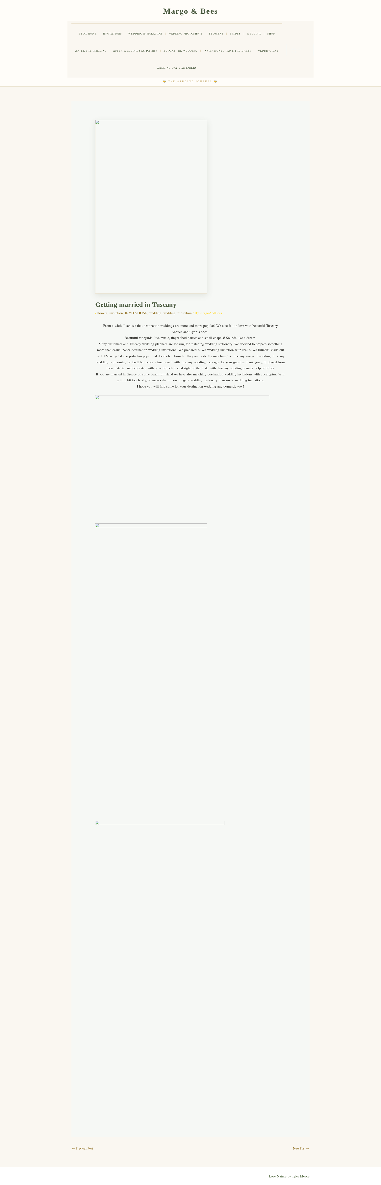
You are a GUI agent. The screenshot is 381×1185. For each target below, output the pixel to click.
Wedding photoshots (185, 33)
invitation (116, 312)
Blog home (88, 33)
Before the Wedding (180, 50)
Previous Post (82, 1148)
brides (235, 33)
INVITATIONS (112, 33)
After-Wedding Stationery (135, 50)
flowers (216, 33)
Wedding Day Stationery (177, 67)
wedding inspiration (177, 312)
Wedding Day (267, 50)
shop (271, 33)
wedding (254, 33)
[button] (300, 50)
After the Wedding (91, 50)
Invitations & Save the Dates (227, 50)
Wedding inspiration (145, 33)
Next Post (301, 1148)
